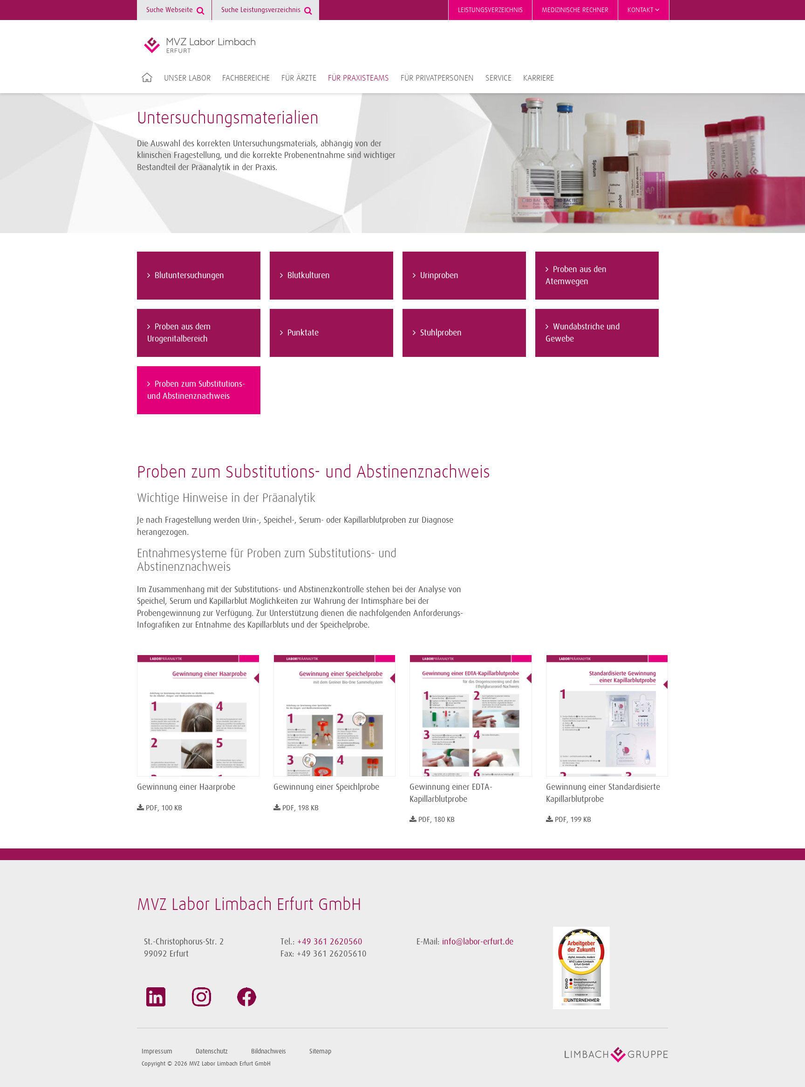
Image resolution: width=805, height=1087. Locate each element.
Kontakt (641, 10)
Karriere (538, 78)
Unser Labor (187, 78)
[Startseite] (199, 45)
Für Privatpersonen (437, 78)
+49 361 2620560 (329, 941)
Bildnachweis (268, 1051)
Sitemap (320, 1051)
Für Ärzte (298, 78)
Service (498, 78)
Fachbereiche (246, 78)
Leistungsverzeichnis (490, 10)
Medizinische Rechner (575, 10)
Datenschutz (212, 1051)
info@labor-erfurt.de (477, 941)
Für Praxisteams (358, 78)
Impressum (157, 1051)
